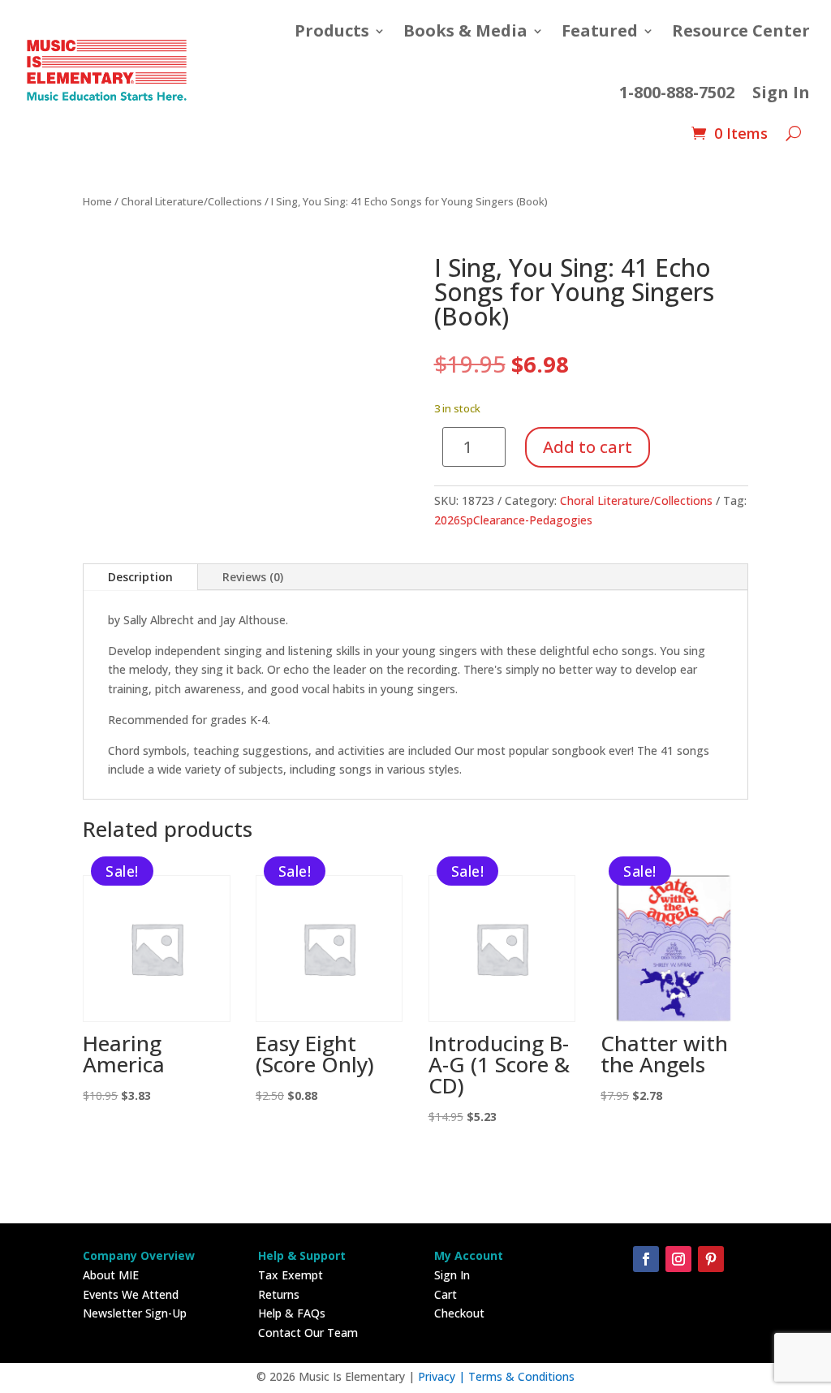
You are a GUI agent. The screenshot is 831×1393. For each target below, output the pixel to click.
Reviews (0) (252, 576)
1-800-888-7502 (676, 92)
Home (97, 201)
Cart (445, 1294)
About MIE (111, 1275)
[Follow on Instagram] (678, 1259)
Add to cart (587, 447)
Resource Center (741, 30)
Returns (278, 1294)
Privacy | (443, 1376)
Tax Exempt (290, 1275)
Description (140, 576)
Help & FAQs (291, 1313)
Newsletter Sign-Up (135, 1313)
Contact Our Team (308, 1332)
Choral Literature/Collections (191, 201)
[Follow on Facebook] (646, 1259)
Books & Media (465, 30)
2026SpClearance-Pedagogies (513, 520)
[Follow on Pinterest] (711, 1259)
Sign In (781, 92)
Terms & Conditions (521, 1376)
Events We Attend (131, 1294)
